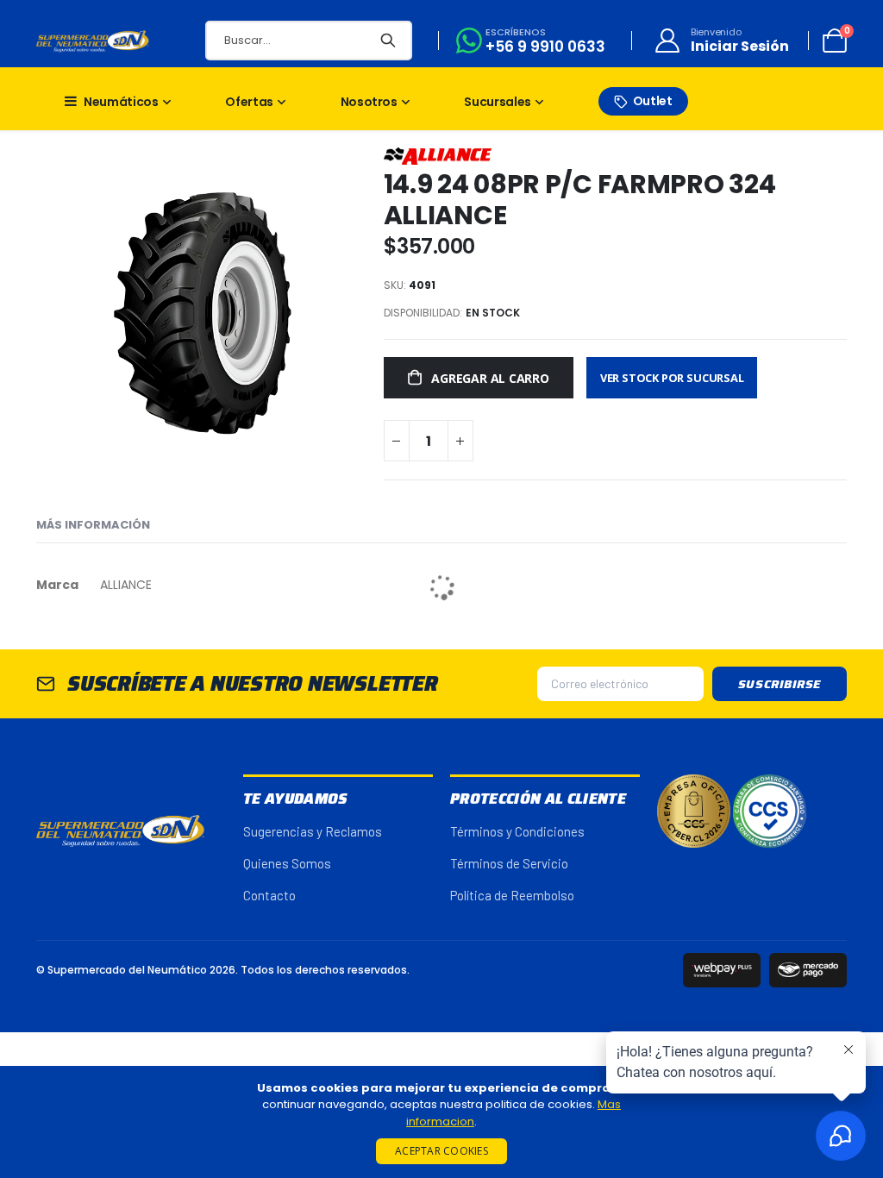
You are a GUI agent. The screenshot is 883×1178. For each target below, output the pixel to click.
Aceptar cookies (441, 1151)
